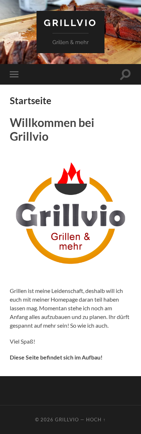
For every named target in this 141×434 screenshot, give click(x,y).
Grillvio (70, 22)
